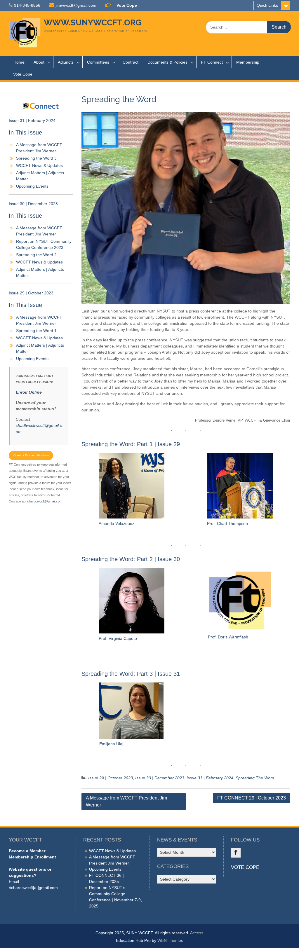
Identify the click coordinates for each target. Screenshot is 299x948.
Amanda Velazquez (116, 523)
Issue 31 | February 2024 (210, 778)
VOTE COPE (245, 867)
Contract (130, 62)
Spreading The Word (255, 778)
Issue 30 (169, 559)
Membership (247, 62)
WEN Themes (170, 940)
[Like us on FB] (236, 853)
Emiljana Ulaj (111, 743)
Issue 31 (169, 674)
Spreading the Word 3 (36, 158)
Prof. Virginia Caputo (118, 638)
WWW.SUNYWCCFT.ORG (92, 22)
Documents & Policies (167, 62)
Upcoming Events (32, 186)
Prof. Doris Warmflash (228, 637)
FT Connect (212, 62)
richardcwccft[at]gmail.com (33, 887)
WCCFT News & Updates (39, 165)
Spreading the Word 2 (36, 254)
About (39, 62)
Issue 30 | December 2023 (159, 778)
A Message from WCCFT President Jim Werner (126, 801)
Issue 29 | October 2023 (110, 778)
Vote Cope (127, 5)
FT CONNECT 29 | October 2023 (251, 797)
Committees (98, 62)
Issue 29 (169, 444)
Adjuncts (66, 62)
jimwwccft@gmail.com (76, 5)
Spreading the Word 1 (36, 330)
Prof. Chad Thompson (227, 523)
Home (19, 62)
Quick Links (267, 5)
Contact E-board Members (31, 455)
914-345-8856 (27, 5)
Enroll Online (29, 392)
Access (196, 932)
